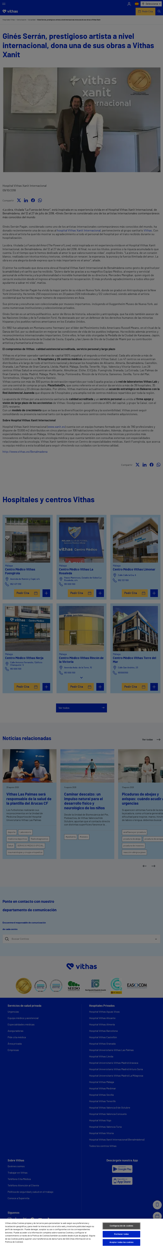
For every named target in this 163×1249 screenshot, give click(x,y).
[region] (81, 1234)
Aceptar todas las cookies (121, 1242)
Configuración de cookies (121, 1226)
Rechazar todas (121, 1234)
